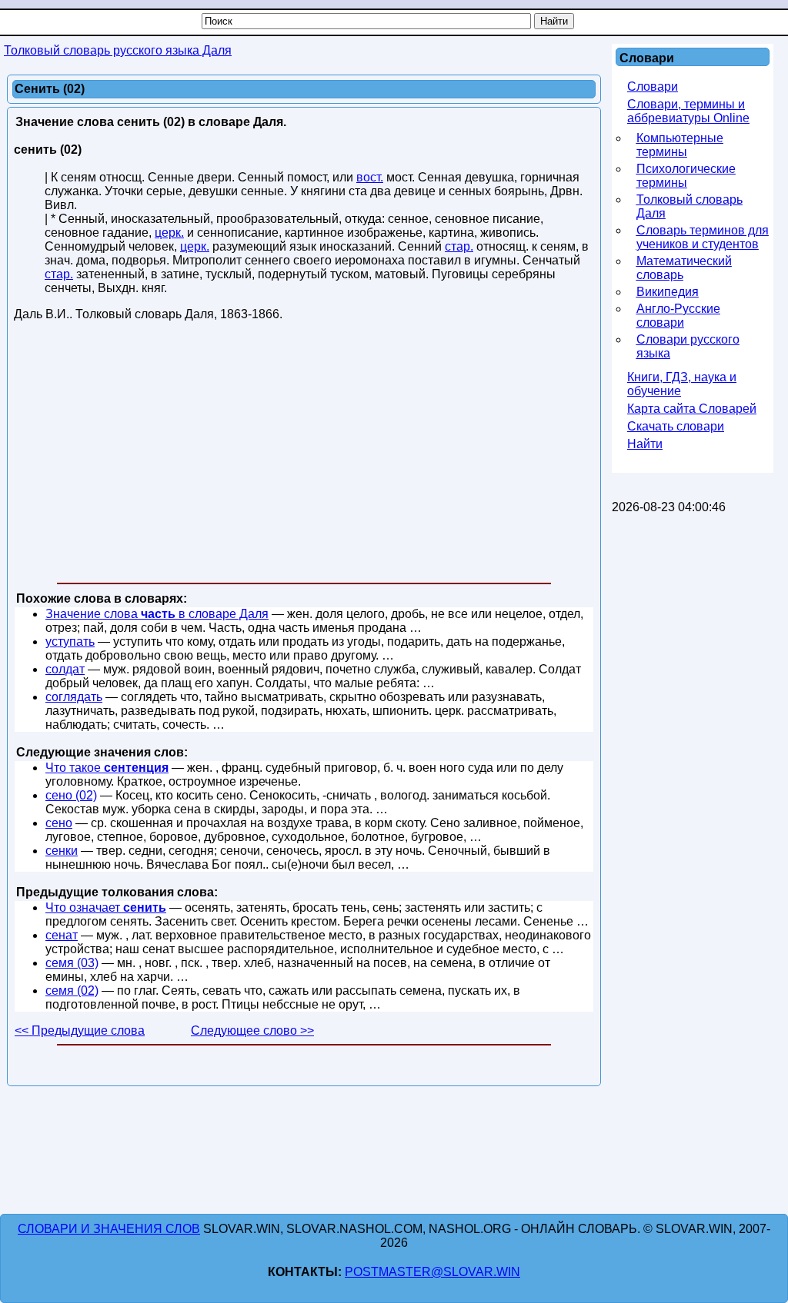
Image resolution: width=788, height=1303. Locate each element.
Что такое (107, 767)
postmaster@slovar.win (432, 1271)
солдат (65, 669)
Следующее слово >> (252, 1030)
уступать (70, 641)
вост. (369, 177)
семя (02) (71, 990)
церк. (169, 232)
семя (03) (71, 962)
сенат (61, 935)
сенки (61, 850)
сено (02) (71, 795)
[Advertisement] (304, 455)
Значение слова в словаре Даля (157, 613)
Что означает (105, 907)
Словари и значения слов (109, 1228)
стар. (459, 246)
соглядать (73, 696)
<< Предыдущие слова (80, 1030)
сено (58, 822)
